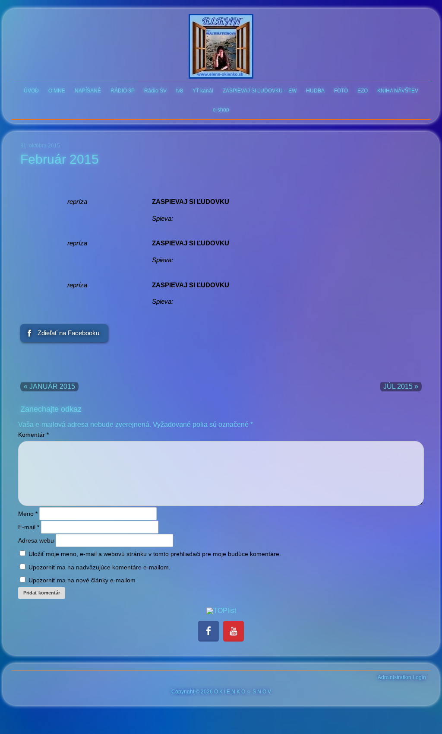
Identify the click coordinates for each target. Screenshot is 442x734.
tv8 (179, 91)
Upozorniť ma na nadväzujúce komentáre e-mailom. (99, 567)
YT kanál (203, 91)
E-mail (28, 527)
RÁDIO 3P (122, 91)
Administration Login (402, 677)
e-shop (221, 110)
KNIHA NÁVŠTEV (397, 91)
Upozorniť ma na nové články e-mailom (82, 580)
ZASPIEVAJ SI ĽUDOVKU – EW (260, 91)
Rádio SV (155, 91)
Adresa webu (36, 540)
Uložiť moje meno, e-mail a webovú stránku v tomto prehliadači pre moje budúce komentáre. (154, 553)
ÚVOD (31, 91)
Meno (28, 513)
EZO (362, 91)
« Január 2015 (49, 386)
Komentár (33, 434)
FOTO (341, 91)
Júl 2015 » (400, 386)
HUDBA (315, 91)
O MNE (56, 91)
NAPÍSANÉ (88, 91)
